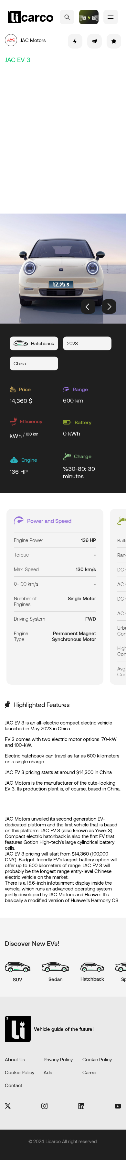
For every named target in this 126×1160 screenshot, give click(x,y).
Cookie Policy (97, 1059)
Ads (48, 1072)
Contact (13, 1085)
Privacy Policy (58, 1059)
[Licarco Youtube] (118, 1107)
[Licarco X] (8, 1106)
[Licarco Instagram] (44, 1106)
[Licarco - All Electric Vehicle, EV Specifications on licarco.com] (30, 17)
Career (89, 1072)
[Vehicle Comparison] (89, 17)
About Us (15, 1059)
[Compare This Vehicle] (75, 41)
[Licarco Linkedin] (81, 1106)
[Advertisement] (63, 137)
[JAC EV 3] (63, 269)
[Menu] (110, 17)
